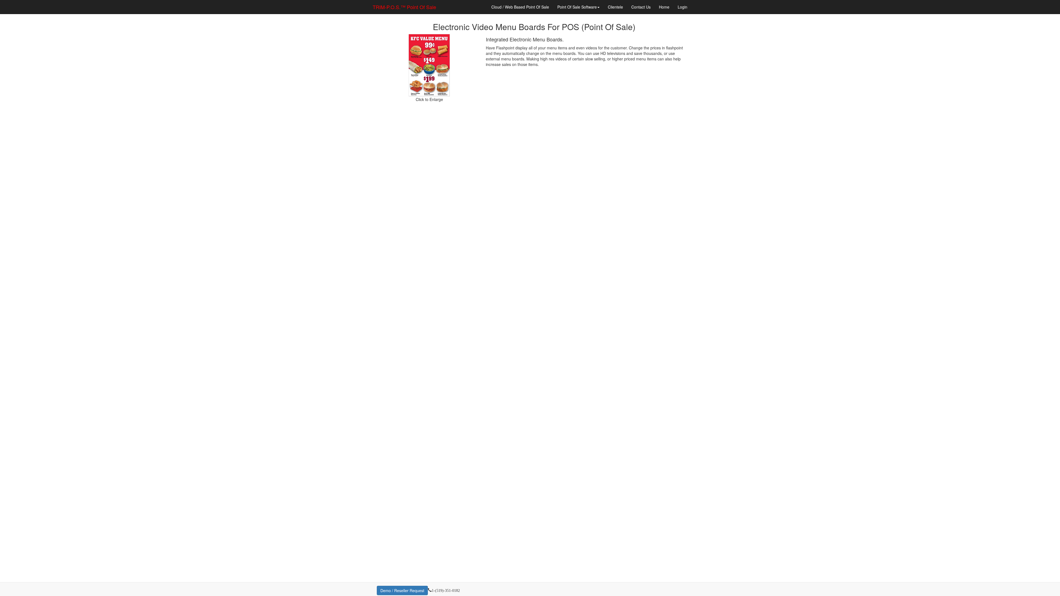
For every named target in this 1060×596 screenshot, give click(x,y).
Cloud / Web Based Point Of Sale (520, 7)
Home (664, 7)
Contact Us (641, 7)
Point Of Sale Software (577, 7)
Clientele (615, 7)
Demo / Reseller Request (402, 590)
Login (682, 7)
